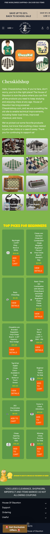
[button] (15, 529)
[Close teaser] (28, 523)
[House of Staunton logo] (25, 27)
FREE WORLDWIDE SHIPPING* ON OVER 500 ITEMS (24, 2)
